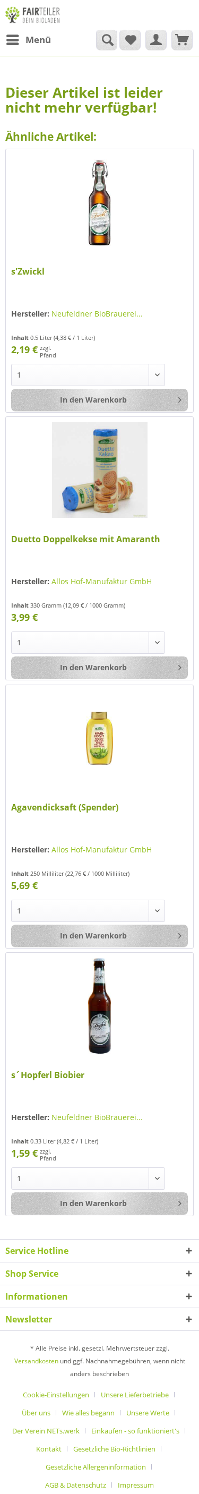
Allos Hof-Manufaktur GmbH (101, 581)
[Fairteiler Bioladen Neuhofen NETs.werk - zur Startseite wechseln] (33, 14)
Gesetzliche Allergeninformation (96, 1467)
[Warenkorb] (182, 39)
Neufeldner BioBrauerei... (97, 314)
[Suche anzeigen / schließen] (106, 39)
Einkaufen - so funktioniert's (135, 1431)
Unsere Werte (147, 1413)
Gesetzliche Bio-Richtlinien (114, 1449)
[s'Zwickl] (99, 202)
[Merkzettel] (130, 39)
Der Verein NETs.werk (46, 1431)
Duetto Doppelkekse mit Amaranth (85, 539)
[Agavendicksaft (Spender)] (99, 738)
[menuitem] (28, 39)
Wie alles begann (88, 1413)
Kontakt (49, 1449)
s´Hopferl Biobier (47, 1075)
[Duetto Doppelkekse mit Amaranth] (99, 470)
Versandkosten (36, 1360)
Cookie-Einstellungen (56, 1394)
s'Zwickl (28, 271)
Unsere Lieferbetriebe (135, 1394)
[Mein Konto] (156, 39)
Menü (38, 39)
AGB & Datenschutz (75, 1485)
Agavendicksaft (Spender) (64, 807)
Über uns (36, 1413)
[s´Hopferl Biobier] (99, 1006)
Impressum (136, 1485)
